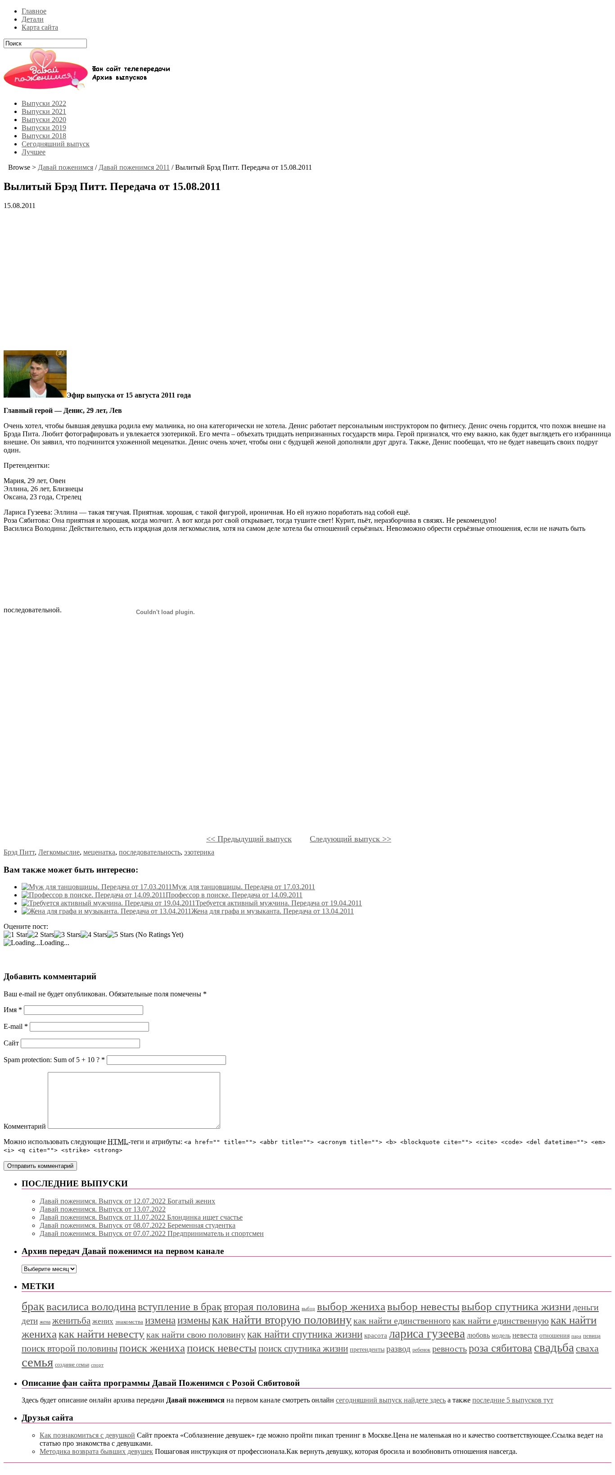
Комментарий (25, 1126)
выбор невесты (423, 1306)
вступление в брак (180, 1306)
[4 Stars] (94, 935)
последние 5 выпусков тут (512, 1400)
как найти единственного (402, 1321)
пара (576, 1336)
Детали (33, 19)
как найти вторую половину (282, 1319)
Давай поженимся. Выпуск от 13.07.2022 (103, 1209)
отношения (554, 1335)
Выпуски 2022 (44, 103)
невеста (525, 1335)
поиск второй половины (70, 1348)
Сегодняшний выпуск (56, 144)
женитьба (71, 1320)
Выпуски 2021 (44, 111)
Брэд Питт (19, 852)
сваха (587, 1348)
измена (160, 1320)
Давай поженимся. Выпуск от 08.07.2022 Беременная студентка (137, 1225)
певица (592, 1335)
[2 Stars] (40, 935)
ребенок (421, 1350)
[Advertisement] (274, 280)
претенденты (367, 1349)
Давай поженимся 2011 (134, 167)
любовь (478, 1335)
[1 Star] (15, 935)
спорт (97, 1364)
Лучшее (33, 152)
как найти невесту (102, 1334)
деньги (586, 1307)
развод (398, 1348)
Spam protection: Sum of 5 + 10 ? (51, 1059)
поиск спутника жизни (303, 1348)
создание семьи (72, 1364)
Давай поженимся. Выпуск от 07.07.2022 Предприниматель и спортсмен (152, 1233)
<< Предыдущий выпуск (249, 838)
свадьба (554, 1347)
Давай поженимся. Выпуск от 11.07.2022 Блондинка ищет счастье (141, 1217)
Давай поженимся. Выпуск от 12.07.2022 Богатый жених (127, 1201)
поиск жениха (152, 1348)
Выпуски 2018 (44, 136)
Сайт (11, 1043)
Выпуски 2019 (44, 127)
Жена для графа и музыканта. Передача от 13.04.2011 (272, 911)
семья (37, 1362)
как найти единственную (500, 1321)
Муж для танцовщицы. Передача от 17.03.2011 (243, 887)
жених (102, 1321)
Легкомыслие (59, 852)
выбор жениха (351, 1306)
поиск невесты (222, 1348)
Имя (13, 1009)
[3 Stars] (67, 935)
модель (501, 1335)
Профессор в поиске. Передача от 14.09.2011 (234, 895)
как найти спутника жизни (304, 1334)
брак (33, 1306)
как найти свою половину (195, 1334)
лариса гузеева (427, 1333)
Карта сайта (40, 27)
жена (45, 1322)
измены (193, 1320)
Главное (34, 11)
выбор (308, 1308)
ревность (449, 1348)
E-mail (16, 1026)
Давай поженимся (65, 167)
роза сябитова (500, 1348)
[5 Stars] (120, 935)
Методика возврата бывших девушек (96, 1451)
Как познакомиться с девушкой (87, 1435)
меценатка (99, 852)
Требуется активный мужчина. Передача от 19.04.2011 (278, 903)
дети (30, 1321)
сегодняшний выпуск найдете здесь (391, 1400)
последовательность (150, 852)
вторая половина (262, 1306)
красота (375, 1335)
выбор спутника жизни (516, 1306)
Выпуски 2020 (44, 119)
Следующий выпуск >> (350, 838)
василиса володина (91, 1306)
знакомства (129, 1322)
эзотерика (199, 852)
